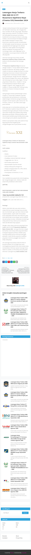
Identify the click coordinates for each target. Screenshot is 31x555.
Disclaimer (4, 538)
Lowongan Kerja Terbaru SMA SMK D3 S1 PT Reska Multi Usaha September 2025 (19, 479)
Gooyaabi (24, 552)
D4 (16, 527)
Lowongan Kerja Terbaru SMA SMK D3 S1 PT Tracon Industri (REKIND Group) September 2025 (19, 451)
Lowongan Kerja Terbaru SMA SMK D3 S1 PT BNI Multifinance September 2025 (19, 416)
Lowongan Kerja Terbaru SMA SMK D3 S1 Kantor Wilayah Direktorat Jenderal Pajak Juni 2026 (19, 394)
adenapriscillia (9, 23)
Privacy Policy (19, 538)
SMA (9, 258)
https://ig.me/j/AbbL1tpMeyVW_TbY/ (13, 195)
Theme (12, 552)
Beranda (4, 536)
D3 (4, 258)
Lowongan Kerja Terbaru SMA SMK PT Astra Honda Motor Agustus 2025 (19, 426)
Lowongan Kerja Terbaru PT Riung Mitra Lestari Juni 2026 (19, 405)
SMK (11, 258)
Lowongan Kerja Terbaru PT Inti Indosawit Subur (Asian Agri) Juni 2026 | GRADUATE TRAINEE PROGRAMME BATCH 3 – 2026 (19, 312)
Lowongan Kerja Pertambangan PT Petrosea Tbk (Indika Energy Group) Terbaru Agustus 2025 (19, 438)
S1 (6, 258)
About (17, 536)
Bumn (17, 523)
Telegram (5, 199)
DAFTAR (5, 184)
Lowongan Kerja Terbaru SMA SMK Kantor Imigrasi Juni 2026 (19, 382)
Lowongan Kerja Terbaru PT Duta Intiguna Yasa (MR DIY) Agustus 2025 (19, 490)
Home (3, 523)
